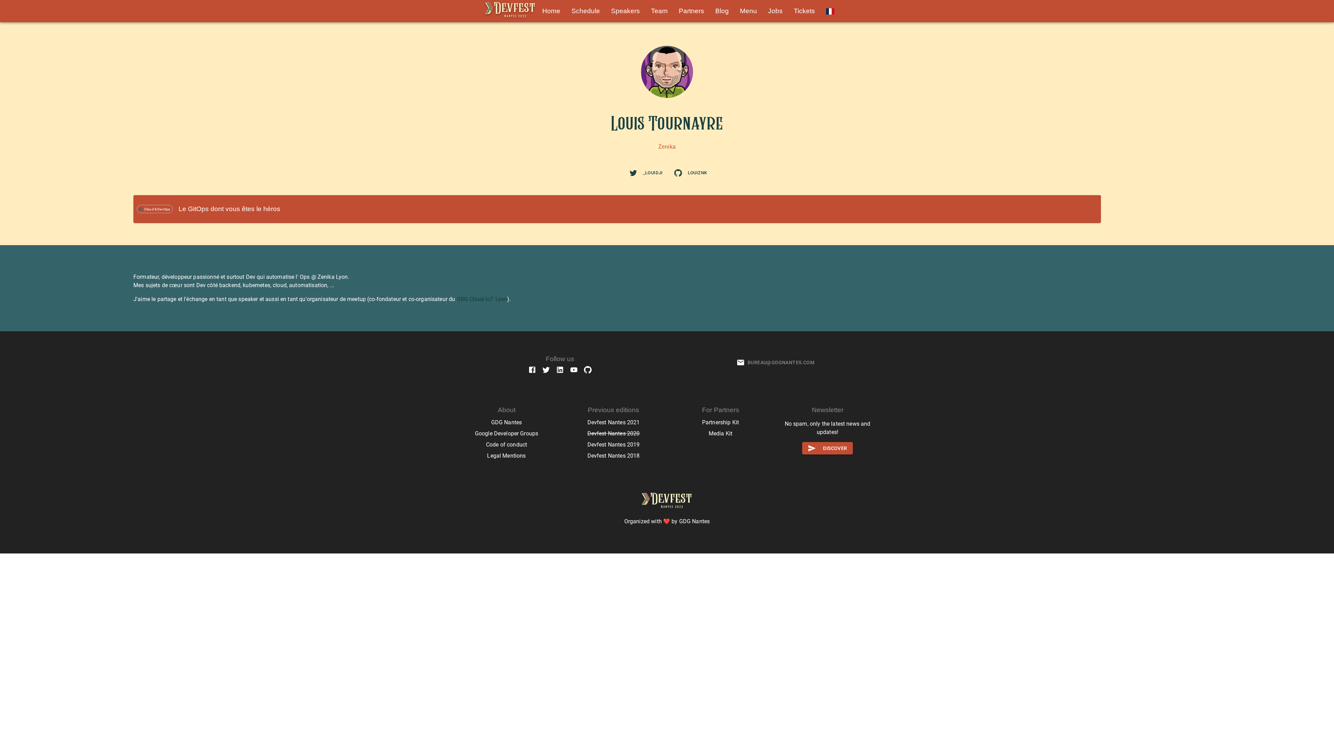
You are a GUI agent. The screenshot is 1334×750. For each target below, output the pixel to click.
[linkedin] (560, 369)
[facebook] (532, 369)
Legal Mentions (506, 455)
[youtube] (574, 369)
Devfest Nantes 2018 (613, 455)
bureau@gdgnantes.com (781, 362)
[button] (551, 11)
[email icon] (741, 362)
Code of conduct (506, 444)
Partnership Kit (720, 422)
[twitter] (633, 173)
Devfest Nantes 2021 (613, 422)
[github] (678, 173)
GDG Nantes (506, 422)
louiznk (697, 172)
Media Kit (720, 433)
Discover (835, 448)
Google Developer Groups (506, 433)
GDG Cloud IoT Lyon (482, 299)
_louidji (653, 172)
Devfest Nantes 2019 (613, 444)
